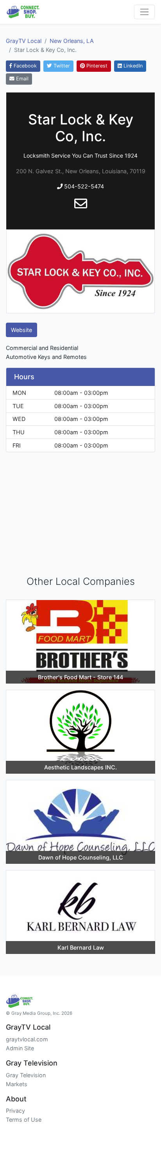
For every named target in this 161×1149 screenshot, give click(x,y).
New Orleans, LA (72, 40)
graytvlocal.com (27, 1039)
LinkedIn (132, 66)
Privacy (15, 1110)
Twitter (61, 66)
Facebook (24, 66)
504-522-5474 (83, 186)
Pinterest (96, 66)
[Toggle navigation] (144, 12)
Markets (16, 1084)
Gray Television (26, 1075)
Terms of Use (23, 1119)
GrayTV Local (23, 40)
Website (21, 330)
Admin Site (20, 1048)
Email (21, 79)
